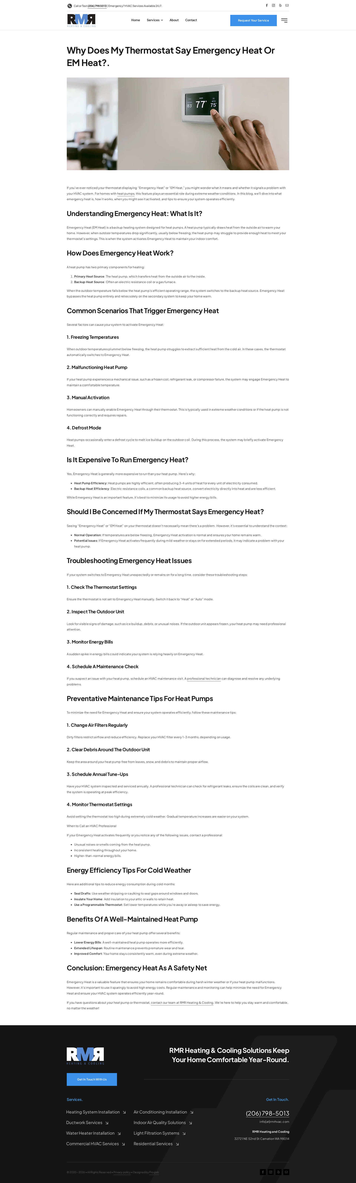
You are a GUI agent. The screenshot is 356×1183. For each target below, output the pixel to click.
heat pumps (125, 193)
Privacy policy (122, 1172)
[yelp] (280, 5)
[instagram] (273, 5)
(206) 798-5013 (267, 1113)
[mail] (287, 5)
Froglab (154, 1172)
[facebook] (266, 5)
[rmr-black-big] (81, 15)
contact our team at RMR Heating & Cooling (182, 1002)
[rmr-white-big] (85, 1049)
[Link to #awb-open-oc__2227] (284, 20)
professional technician (204, 678)
